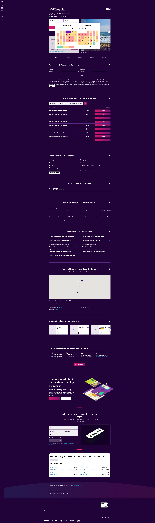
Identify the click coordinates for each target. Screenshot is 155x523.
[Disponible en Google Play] (104, 503)
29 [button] (61, 43)
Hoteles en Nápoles (54, 471)
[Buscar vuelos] (2, 5)
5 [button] (72, 31)
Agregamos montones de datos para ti (58, 491)
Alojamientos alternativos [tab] (65, 459)
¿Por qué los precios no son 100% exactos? (59, 493)
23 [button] (63, 40)
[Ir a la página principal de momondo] (8, 1)
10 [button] (66, 34)
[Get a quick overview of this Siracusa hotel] (109, 65)
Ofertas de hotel (51, 6)
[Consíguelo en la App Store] (104, 506)
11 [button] (69, 34)
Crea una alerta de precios (101, 356)
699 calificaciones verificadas (62, 16)
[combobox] (64, 428)
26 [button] (72, 40)
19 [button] (72, 37)
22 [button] (61, 40)
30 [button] (63, 43)
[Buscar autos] (2, 10)
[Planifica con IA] (2, 13)
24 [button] (66, 40)
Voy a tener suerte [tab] (76, 459)
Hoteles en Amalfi (83, 474)
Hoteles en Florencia (84, 467)
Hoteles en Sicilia (73, 6)
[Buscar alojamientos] (2, 8)
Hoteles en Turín (53, 474)
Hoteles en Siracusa (80, 6)
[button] (2, 2)
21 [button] (58, 40)
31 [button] (94, 43)
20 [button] (75, 37)
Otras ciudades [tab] (54, 459)
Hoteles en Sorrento (54, 469)
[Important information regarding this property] (109, 202)
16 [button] (63, 37)
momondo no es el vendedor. (56, 488)
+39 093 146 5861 (52, 14)
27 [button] (75, 40)
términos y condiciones (68, 443)
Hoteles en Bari (83, 471)
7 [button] (85, 34)
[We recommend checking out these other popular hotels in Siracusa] (109, 321)
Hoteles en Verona (83, 469)
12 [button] (72, 34)
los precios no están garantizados (77, 485)
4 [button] (69, 31)
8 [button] (88, 34)
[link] (79, 364)
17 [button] (66, 37)
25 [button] (69, 40)
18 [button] (69, 37)
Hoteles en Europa (59, 6)
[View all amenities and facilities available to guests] (109, 156)
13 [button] (75, 34)
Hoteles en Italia (66, 6)
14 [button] (58, 37)
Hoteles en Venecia (54, 467)
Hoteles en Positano (84, 472)
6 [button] (75, 31)
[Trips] (2, 16)
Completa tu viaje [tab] (86, 459)
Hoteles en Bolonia (54, 472)
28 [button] (58, 43)
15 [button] (88, 37)
